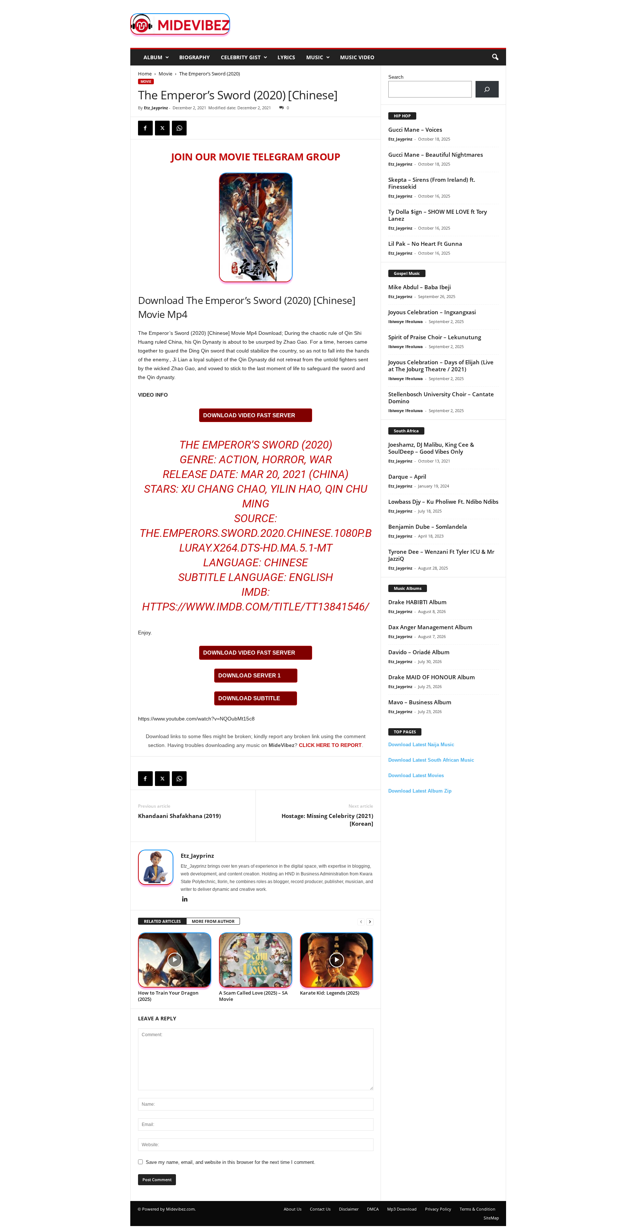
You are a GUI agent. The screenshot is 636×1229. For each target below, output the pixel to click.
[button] (495, 57)
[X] (162, 128)
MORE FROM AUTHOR (213, 921)
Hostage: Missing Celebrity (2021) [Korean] (327, 819)
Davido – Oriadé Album (418, 652)
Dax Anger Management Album (430, 627)
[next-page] (370, 921)
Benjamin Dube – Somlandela (427, 526)
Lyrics (286, 57)
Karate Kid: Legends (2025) (329, 992)
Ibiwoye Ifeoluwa (405, 321)
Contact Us (320, 1209)
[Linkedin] (185, 899)
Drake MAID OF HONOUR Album (431, 677)
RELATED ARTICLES (162, 921)
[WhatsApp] (179, 128)
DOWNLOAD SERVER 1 (249, 675)
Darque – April (407, 476)
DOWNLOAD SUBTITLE (249, 698)
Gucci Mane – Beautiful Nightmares (435, 154)
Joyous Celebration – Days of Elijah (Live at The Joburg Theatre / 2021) (441, 365)
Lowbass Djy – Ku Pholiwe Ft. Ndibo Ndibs (443, 501)
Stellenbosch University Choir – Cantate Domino (441, 397)
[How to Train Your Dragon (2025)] (175, 960)
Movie (165, 73)
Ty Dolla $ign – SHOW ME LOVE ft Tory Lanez (437, 215)
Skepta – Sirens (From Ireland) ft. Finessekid (431, 183)
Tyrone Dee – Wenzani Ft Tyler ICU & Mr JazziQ (441, 555)
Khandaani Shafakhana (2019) (179, 815)
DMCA (373, 1209)
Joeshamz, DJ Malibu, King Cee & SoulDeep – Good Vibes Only (431, 448)
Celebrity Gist (241, 57)
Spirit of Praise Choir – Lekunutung (434, 337)
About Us (292, 1209)
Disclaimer (348, 1209)
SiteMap (491, 1218)
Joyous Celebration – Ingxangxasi (432, 312)
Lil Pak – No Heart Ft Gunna (425, 243)
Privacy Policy (438, 1209)
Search (395, 77)
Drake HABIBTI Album (417, 602)
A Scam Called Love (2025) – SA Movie (253, 995)
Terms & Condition (477, 1209)
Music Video (357, 57)
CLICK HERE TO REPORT (330, 745)
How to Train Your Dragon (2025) (168, 995)
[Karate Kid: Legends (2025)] (337, 960)
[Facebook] (145, 128)
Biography (194, 57)
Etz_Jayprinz (156, 107)
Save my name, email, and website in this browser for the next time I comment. (230, 1162)
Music (314, 57)
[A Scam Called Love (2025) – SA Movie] (256, 960)
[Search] (487, 89)
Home (145, 73)
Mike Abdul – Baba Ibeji (419, 287)
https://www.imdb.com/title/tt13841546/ (255, 606)
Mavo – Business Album (419, 702)
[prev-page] (361, 921)
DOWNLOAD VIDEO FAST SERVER (249, 415)
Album (153, 57)
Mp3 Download (402, 1209)
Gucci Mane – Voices (415, 129)
